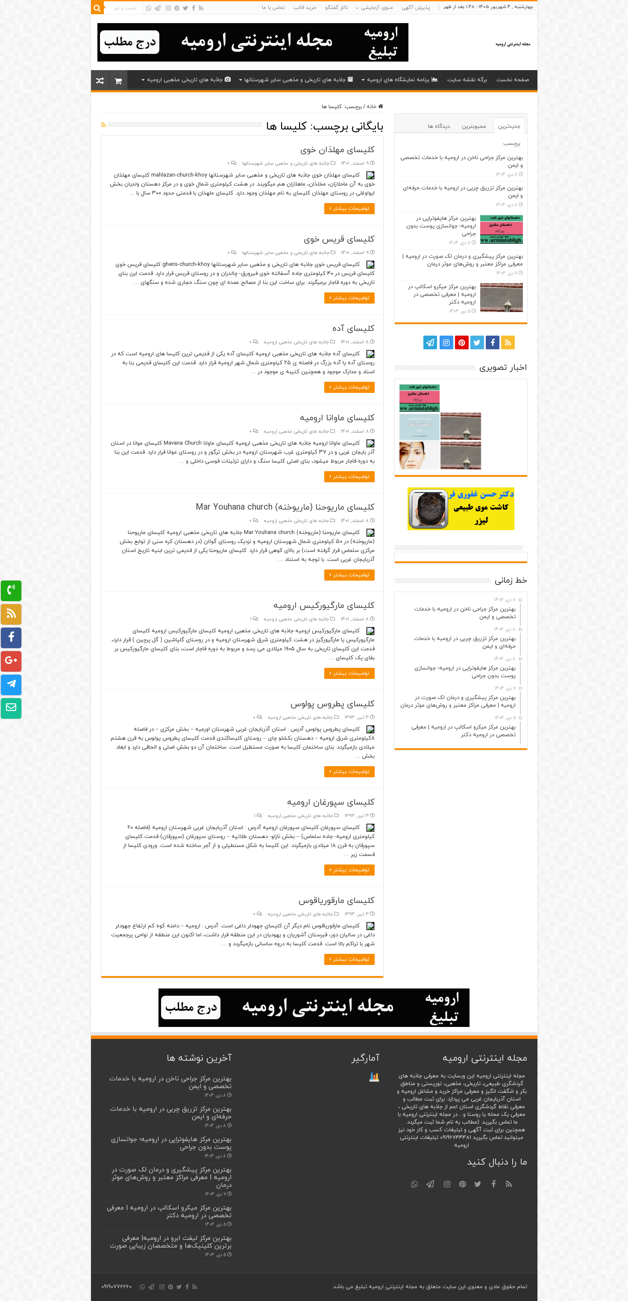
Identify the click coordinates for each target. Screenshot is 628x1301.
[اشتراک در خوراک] (103, 125)
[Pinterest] (176, 8)
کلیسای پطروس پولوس (333, 704)
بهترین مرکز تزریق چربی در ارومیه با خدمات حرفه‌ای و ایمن (171, 1112)
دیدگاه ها (439, 126)
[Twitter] (185, 8)
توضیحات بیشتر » (349, 208)
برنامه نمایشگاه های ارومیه (398, 80)
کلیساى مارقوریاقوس (337, 901)
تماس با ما (273, 7)
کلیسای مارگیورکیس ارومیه (324, 606)
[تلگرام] (157, 8)
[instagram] (168, 8)
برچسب (511, 144)
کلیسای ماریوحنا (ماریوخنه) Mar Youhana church (285, 507)
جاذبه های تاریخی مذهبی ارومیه (185, 80)
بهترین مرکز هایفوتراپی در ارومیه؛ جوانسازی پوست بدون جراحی (441, 226)
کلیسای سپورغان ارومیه (331, 802)
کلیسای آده (353, 329)
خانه (372, 107)
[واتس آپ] (148, 8)
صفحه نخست (512, 80)
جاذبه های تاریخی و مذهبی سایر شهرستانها (295, 80)
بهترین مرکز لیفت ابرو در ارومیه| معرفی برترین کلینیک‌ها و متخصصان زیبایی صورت (171, 1242)
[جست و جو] (97, 7)
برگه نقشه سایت (467, 80)
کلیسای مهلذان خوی (337, 150)
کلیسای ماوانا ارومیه (337, 418)
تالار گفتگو (336, 7)
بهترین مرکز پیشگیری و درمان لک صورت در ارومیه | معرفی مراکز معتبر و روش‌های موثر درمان (462, 260)
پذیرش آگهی (416, 7)
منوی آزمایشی (377, 7)
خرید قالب (305, 7)
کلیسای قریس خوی (339, 239)
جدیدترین (509, 126)
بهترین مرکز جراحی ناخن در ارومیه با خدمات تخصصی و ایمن (170, 1082)
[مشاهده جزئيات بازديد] (374, 1077)
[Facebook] (193, 8)
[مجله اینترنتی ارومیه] (512, 42)
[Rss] (201, 8)
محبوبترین (474, 126)
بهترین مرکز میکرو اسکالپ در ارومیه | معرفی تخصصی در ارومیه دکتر (442, 294)
